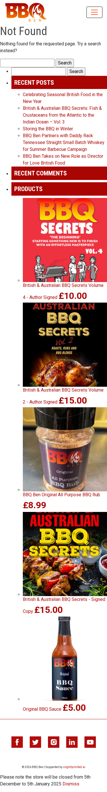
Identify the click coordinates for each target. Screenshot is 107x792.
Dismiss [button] (70, 784)
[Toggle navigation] (94, 12)
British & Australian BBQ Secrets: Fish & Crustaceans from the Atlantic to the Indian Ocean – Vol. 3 (62, 115)
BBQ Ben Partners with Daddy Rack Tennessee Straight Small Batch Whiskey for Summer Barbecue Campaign (63, 142)
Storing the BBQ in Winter (48, 128)
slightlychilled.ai (74, 767)
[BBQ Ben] (26, 12)
